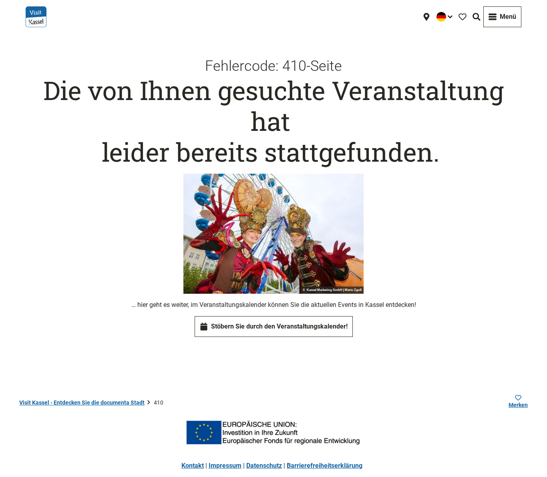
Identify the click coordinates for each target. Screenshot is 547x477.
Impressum (225, 465)
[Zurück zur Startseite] (36, 16)
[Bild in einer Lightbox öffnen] (273, 234)
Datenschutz (264, 465)
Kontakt (192, 465)
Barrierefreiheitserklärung (324, 465)
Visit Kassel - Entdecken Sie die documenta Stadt (82, 402)
